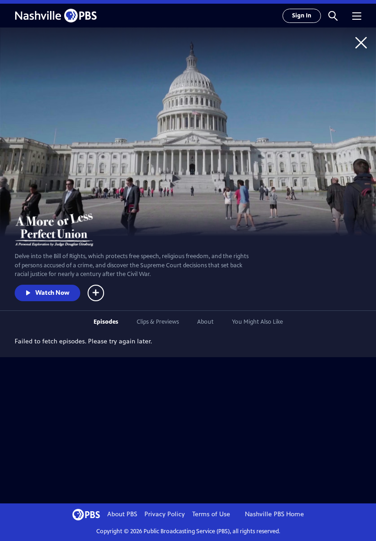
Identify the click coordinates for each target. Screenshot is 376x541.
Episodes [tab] (106, 322)
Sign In (301, 15)
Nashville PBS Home (274, 514)
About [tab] (205, 322)
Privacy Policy (164, 514)
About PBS (122, 514)
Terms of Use (211, 514)
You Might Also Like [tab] (257, 322)
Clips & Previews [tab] (158, 322)
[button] (333, 16)
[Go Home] (361, 42)
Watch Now (52, 293)
